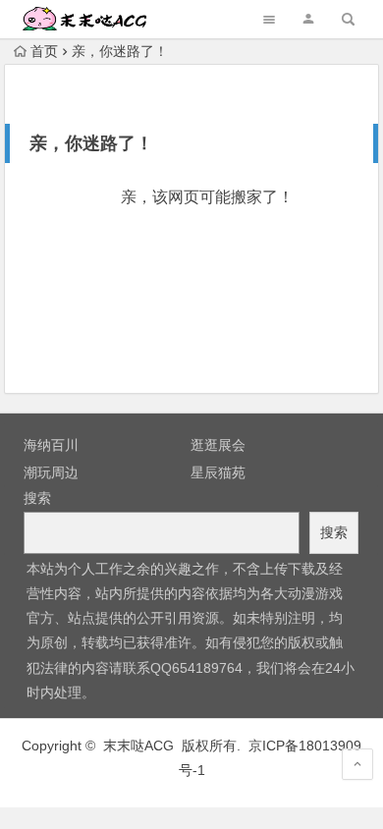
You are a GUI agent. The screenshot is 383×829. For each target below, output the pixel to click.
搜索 (37, 498)
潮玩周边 (51, 472)
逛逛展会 (218, 445)
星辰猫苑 (218, 472)
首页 (44, 51)
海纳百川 (51, 445)
